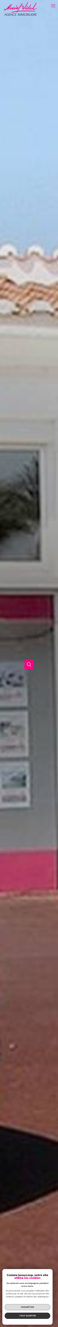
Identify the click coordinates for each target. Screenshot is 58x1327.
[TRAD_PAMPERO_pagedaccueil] (18, 15)
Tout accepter (27, 1315)
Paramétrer (27, 1307)
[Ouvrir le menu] (54, 6)
